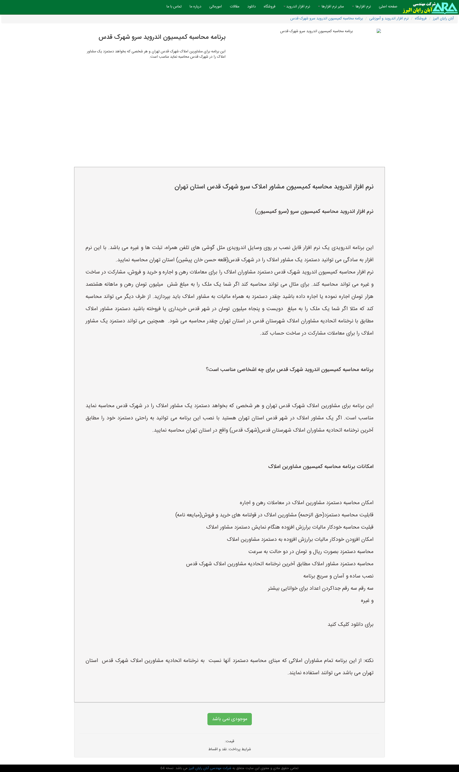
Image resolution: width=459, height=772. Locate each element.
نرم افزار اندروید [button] (298, 6)
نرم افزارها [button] (363, 6)
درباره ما (195, 6)
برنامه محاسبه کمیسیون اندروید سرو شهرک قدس (326, 18)
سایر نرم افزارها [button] (332, 6)
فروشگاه (269, 6)
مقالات (234, 6)
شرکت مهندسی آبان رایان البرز (209, 768)
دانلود (251, 6)
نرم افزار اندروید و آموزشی (389, 18)
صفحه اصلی (386, 6)
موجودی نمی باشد (229, 719)
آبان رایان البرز (443, 18)
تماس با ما (174, 6)
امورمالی (215, 6)
